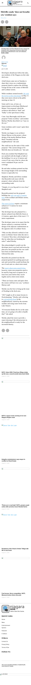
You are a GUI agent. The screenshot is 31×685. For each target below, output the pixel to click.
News (3, 622)
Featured (4, 630)
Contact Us (5, 641)
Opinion (4, 627)
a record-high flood (9, 299)
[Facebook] (2, 655)
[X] (2, 657)
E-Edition (4, 633)
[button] (2, 22)
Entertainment (6, 625)
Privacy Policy (5, 644)
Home (3, 619)
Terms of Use (5, 647)
